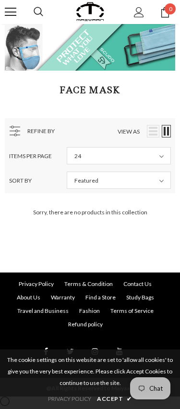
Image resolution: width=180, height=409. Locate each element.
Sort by (20, 180)
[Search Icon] (38, 12)
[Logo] (90, 11)
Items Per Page (30, 156)
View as (129, 131)
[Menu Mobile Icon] (10, 12)
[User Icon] (139, 12)
